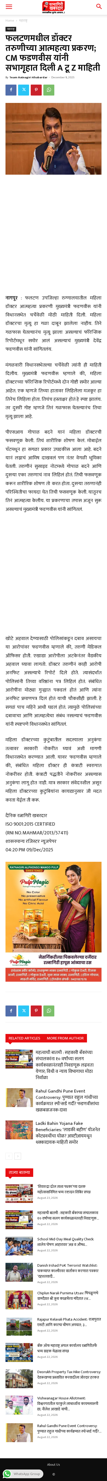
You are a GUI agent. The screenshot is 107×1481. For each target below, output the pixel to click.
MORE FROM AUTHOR (65, 1038)
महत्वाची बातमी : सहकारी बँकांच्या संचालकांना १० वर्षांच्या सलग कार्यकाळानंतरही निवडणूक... (68, 1215)
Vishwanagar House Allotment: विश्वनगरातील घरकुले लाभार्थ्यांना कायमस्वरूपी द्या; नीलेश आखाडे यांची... (67, 1403)
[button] (9, 7)
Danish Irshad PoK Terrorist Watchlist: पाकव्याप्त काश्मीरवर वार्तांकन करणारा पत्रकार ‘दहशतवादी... (67, 1271)
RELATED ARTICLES (24, 1038)
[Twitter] (23, 90)
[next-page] (17, 1156)
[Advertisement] (53, 235)
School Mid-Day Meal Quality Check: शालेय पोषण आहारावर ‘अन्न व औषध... (65, 1242)
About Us (53, 1464)
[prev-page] (8, 1156)
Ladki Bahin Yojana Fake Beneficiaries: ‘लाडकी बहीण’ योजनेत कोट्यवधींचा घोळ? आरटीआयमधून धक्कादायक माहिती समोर (68, 1133)
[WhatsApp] (48, 90)
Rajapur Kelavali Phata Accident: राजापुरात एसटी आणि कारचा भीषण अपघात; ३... (69, 1322)
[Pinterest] (36, 90)
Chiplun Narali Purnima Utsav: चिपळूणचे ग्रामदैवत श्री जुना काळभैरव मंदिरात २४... (67, 1296)
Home (9, 20)
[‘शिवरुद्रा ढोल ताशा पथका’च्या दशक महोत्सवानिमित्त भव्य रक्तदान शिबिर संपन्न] (19, 1193)
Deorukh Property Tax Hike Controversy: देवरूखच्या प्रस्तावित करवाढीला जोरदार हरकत (69, 1375)
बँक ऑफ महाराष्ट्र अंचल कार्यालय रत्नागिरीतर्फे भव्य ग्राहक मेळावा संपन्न (67, 1348)
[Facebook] (10, 90)
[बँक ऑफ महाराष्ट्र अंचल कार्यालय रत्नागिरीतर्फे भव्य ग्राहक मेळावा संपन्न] (19, 1352)
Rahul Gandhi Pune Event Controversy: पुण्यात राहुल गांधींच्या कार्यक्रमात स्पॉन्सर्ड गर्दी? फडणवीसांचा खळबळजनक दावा (67, 1100)
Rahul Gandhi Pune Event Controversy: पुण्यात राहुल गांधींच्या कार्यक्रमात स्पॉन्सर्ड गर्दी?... (69, 1428)
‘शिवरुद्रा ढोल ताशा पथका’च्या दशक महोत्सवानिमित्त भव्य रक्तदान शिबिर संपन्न (64, 1189)
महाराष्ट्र (23, 20)
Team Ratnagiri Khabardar (28, 77)
